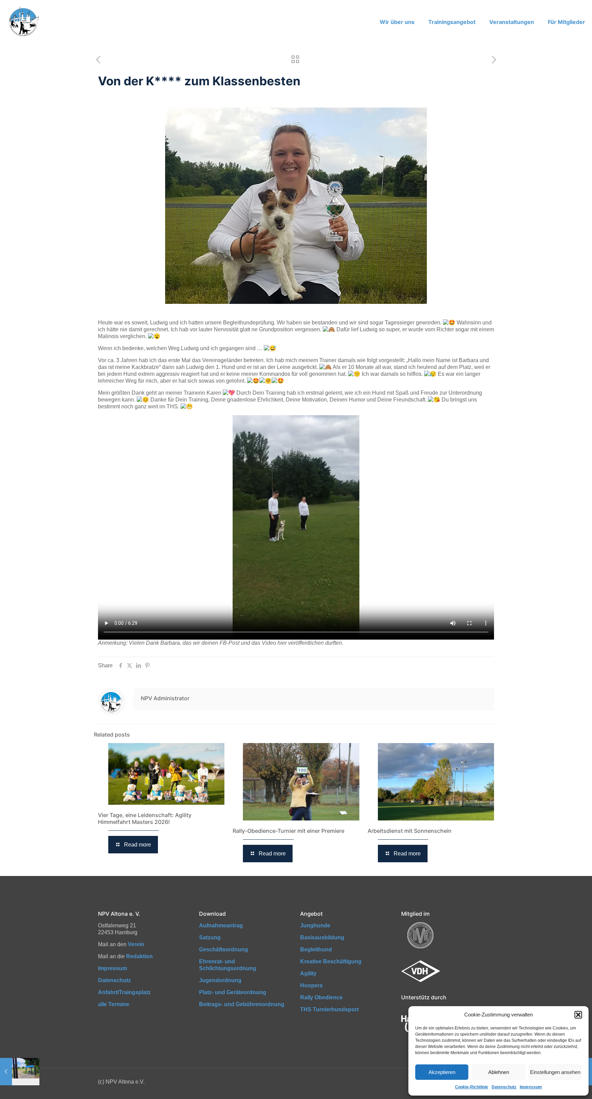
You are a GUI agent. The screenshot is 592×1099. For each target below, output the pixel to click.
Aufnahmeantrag (221, 925)
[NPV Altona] (23, 22)
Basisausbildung (322, 937)
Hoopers (311, 985)
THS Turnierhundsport (329, 1009)
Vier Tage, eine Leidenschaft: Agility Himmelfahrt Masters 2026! (145, 818)
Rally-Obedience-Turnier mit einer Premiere (288, 830)
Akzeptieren (442, 1072)
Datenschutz (504, 1087)
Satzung (210, 937)
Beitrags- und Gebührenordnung (241, 1004)
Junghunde (315, 925)
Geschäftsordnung (223, 949)
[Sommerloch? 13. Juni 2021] (19, 1071)
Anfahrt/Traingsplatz (124, 992)
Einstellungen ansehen (555, 1072)
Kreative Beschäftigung (330, 961)
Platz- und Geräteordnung (232, 992)
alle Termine (113, 1004)
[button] (578, 1014)
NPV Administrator (165, 698)
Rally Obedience (321, 997)
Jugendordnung (220, 980)
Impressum (531, 1087)
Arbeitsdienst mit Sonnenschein (410, 830)
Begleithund (316, 949)
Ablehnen (498, 1072)
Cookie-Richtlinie (471, 1087)
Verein (136, 944)
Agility (308, 973)
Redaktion (139, 956)
